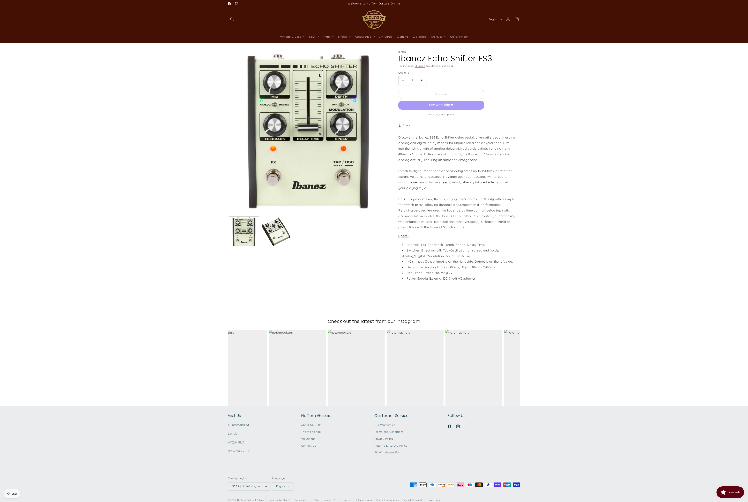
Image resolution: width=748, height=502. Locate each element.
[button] (232, 19)
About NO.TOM (311, 425)
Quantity (403, 72)
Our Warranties (384, 425)
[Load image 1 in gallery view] (244, 232)
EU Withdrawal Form (388, 452)
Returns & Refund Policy (390, 445)
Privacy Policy (383, 439)
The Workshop (311, 432)
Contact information (387, 500)
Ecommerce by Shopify (278, 500)
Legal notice (435, 500)
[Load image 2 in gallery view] (276, 232)
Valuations (308, 439)
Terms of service (342, 500)
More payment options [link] (441, 114)
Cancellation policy (413, 500)
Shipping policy (364, 500)
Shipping (420, 65)
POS (257, 500)
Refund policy (302, 500)
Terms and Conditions (389, 432)
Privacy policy (322, 500)
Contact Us (308, 445)
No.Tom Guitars (246, 500)
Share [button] (407, 125)
